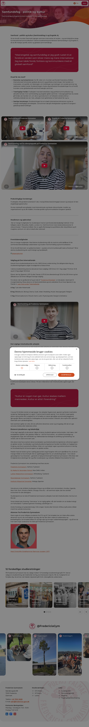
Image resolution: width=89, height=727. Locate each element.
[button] (20, 375)
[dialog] (44, 363)
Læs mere (32, 361)
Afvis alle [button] (49, 375)
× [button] (76, 349)
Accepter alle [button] (66, 375)
